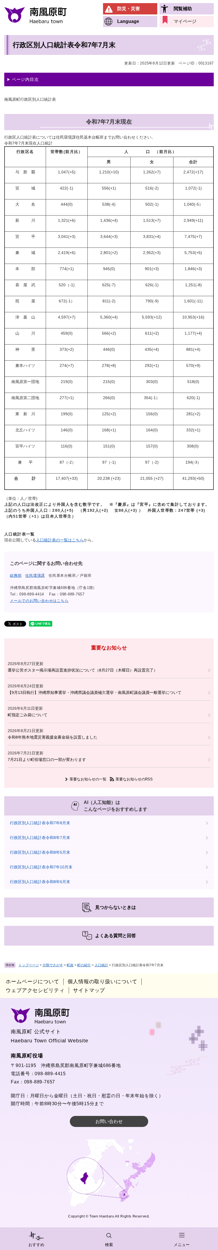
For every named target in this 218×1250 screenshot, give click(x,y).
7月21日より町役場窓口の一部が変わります (47, 759)
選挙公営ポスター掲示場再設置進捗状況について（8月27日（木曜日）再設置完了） (83, 670)
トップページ (28, 965)
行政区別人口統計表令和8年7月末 (40, 837)
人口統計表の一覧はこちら (60, 540)
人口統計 (101, 965)
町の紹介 (84, 965)
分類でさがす (53, 965)
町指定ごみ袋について (27, 715)
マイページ (185, 21)
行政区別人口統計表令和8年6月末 (40, 881)
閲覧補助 (183, 8)
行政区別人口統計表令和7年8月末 (40, 823)
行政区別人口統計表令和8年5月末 (40, 852)
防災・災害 (128, 8)
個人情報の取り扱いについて (102, 981)
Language (128, 21)
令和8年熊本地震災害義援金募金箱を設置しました (52, 737)
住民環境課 (35, 575)
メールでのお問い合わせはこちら (39, 601)
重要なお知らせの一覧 (88, 779)
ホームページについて (32, 981)
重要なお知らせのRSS (134, 779)
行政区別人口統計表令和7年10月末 (41, 867)
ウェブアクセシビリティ (35, 990)
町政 (70, 965)
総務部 (16, 575)
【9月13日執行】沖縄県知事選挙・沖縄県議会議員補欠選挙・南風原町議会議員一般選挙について (94, 692)
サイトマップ (89, 990)
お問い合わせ (109, 1121)
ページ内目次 (25, 79)
